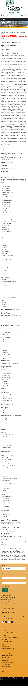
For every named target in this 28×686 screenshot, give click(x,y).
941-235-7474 (14, 13)
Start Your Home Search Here (8, 597)
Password (4, 581)
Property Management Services (9, 603)
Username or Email (6, 575)
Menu (4, 19)
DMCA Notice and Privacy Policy (8, 673)
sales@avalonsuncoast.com (12, 630)
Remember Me (6, 586)
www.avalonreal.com (6, 668)
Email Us (5, 16)
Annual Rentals (5, 606)
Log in (26, 678)
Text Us (24, 16)
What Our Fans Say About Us (8, 608)
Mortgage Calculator (6, 599)
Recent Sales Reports (7, 601)
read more (17, 618)
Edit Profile (2, 679)
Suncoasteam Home (6, 595)
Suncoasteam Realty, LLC (15, 680)
